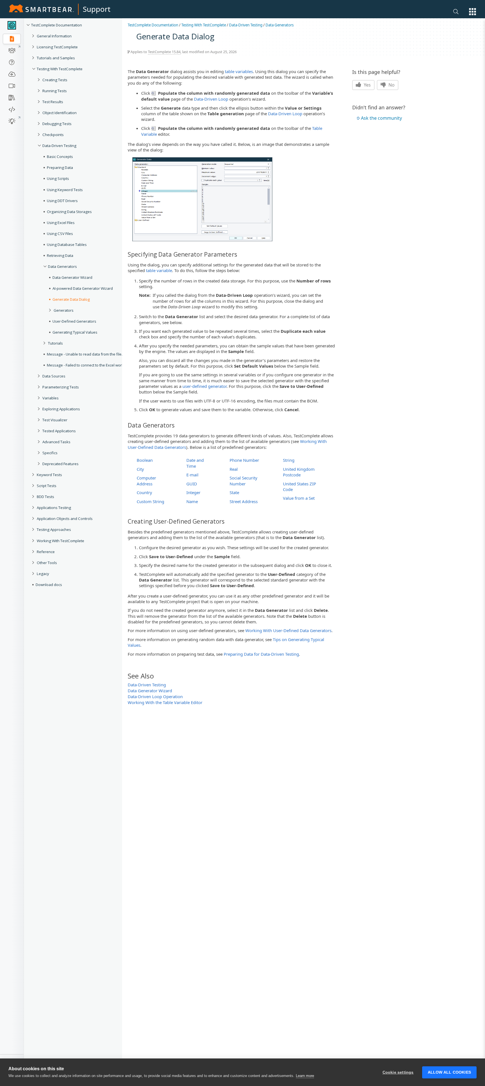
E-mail (192, 475)
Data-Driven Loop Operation (155, 696)
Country (144, 492)
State (234, 492)
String (288, 460)
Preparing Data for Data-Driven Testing (261, 654)
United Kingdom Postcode (299, 472)
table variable (159, 270)
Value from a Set (299, 498)
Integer (193, 492)
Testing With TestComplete (203, 25)
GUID (191, 484)
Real (234, 469)
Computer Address (146, 480)
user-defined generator (204, 386)
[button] (472, 12)
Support (96, 9)
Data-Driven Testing (245, 25)
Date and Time (195, 463)
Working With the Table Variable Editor (165, 702)
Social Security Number (243, 480)
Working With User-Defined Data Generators (288, 630)
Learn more (305, 1076)
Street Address (244, 501)
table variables (239, 71)
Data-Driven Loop (211, 99)
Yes (367, 85)
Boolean (145, 460)
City (140, 469)
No (391, 85)
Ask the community (381, 118)
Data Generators (280, 25)
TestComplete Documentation (153, 25)
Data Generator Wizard (150, 690)
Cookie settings (398, 1072)
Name (192, 501)
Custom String (150, 501)
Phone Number (244, 460)
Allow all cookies (449, 1072)
